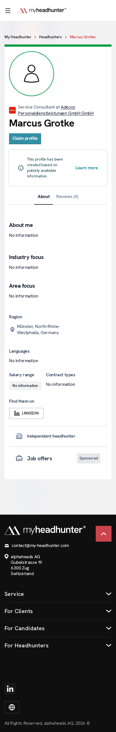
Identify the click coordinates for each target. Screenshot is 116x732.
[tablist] (58, 197)
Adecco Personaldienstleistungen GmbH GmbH (55, 110)
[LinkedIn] (10, 688)
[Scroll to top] (103, 534)
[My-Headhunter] (47, 10)
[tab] (43, 196)
